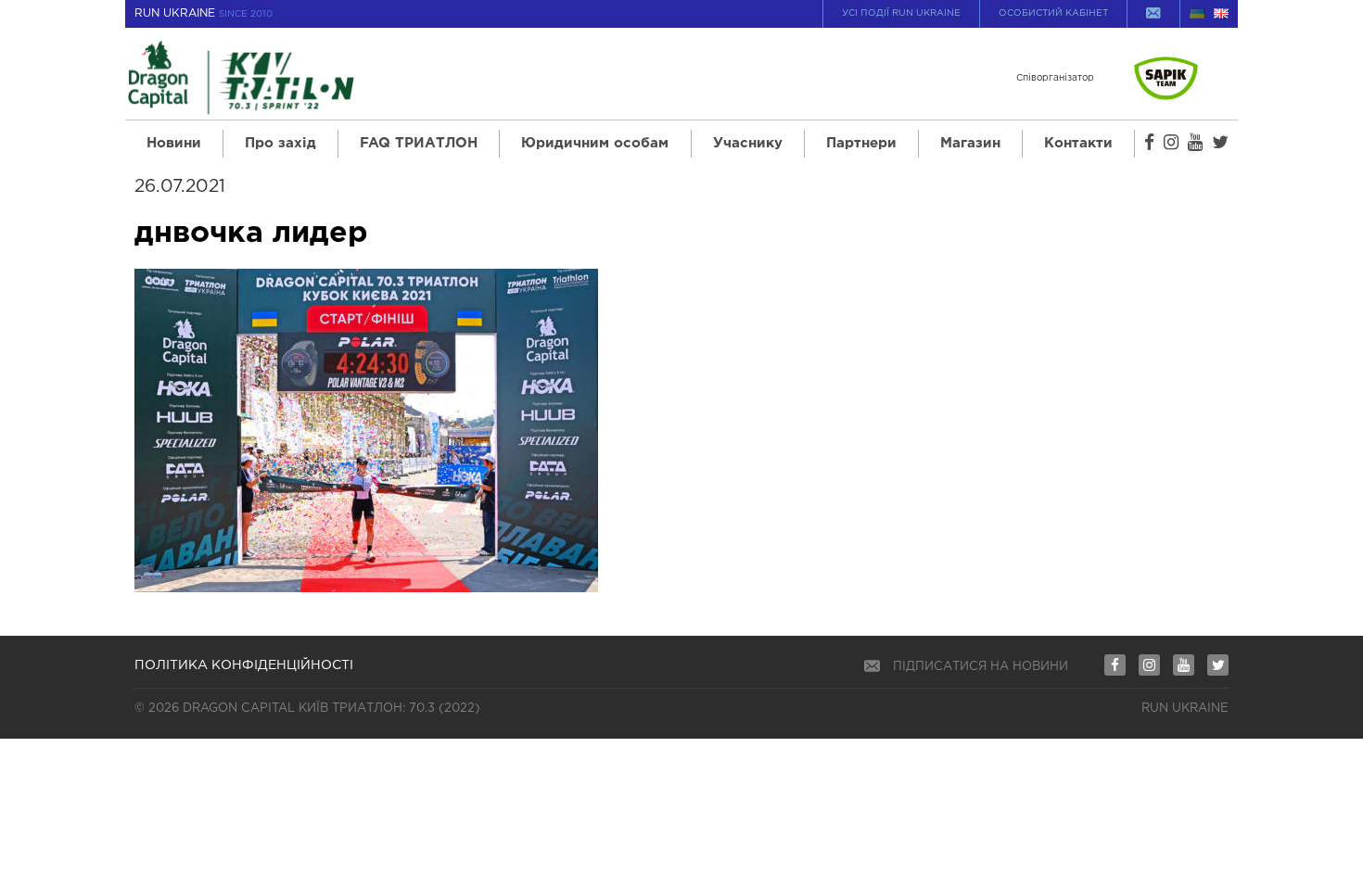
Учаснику (748, 143)
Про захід (280, 143)
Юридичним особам (595, 143)
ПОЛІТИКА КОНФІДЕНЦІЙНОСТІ (243, 665)
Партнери (861, 143)
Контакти (1078, 143)
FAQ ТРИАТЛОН (419, 143)
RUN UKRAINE (203, 13)
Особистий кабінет (1053, 13)
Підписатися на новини (980, 667)
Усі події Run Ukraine (901, 13)
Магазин (970, 143)
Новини (173, 143)
